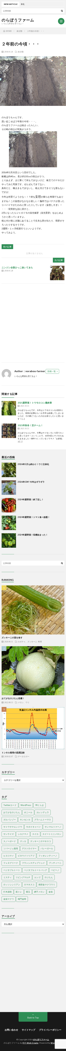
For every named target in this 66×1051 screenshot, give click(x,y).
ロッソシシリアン (11, 884)
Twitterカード (9, 805)
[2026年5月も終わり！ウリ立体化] (9, 470)
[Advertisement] (33, 323)
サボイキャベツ (33, 826)
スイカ (35, 834)
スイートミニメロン (51, 834)
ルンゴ (37, 877)
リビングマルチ (23, 877)
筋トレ (19, 891)
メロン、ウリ (23, 702)
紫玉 (28, 891)
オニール (28, 812)
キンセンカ (25, 819)
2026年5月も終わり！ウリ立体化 (33, 464)
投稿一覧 (51, 371)
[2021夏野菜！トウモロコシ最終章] (9, 408)
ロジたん (49, 877)
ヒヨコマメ (8, 855)
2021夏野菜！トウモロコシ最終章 (35, 402)
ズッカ (23, 841)
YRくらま (39, 805)
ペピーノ (55, 870)
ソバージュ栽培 (10, 848)
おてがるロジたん (11, 812)
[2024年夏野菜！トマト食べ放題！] (9, 523)
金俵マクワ (8, 899)
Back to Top (33, 1017)
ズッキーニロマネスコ (40, 841)
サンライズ (8, 834)
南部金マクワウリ (46, 884)
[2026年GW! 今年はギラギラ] (9, 487)
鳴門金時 (22, 899)
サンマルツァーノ (53, 826)
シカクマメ (23, 834)
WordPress (26, 805)
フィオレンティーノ (47, 855)
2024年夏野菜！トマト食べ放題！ (34, 517)
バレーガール (47, 848)
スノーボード (9, 841)
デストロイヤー (29, 848)
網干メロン (39, 891)
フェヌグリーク (10, 863)
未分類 (21, 52)
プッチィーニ (55, 863)
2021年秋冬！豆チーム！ (30, 425)
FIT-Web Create (30, 1043)
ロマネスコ (29, 884)
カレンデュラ (42, 812)
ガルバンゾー (9, 819)
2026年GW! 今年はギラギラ (31, 482)
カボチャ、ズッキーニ (27, 642)
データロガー (23, 756)
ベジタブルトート (11, 870)
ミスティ (7, 877)
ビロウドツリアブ (26, 855)
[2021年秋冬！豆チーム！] (9, 431)
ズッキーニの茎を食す (12, 637)
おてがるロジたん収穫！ (13, 698)
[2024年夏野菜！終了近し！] (9, 505)
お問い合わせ (11, 1029)
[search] (62, 10)
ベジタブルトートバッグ (35, 870)
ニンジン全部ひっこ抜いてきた (17, 267)
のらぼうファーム (18, 20)
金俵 (51, 891)
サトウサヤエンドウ (12, 826)
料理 (40, 642)
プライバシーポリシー (50, 1029)
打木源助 (7, 891)
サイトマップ (28, 1029)
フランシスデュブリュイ (33, 863)
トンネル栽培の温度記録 (13, 752)
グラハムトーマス (42, 819)
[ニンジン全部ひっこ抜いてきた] (57, 273)
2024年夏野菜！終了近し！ (31, 499)
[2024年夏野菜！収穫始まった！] (9, 540)
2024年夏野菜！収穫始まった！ (33, 534)
